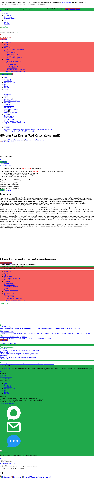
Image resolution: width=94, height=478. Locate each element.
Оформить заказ (6, 377)
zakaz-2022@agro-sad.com (9, 403)
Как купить (8, 17)
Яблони (11, 140)
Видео (6, 22)
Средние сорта (9, 283)
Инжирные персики (11, 286)
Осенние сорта (19, 129)
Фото (6, 20)
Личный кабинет (6, 379)
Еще (5, 89)
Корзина (3, 375)
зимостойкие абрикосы (8, 364)
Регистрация (75, 9)
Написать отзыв (6, 263)
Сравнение (4, 340)
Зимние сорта (29, 129)
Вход (67, 9)
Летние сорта (9, 129)
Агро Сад (7, 369)
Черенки (7, 24)
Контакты (7, 15)
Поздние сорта (9, 285)
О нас (6, 14)
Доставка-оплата (10, 19)
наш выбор (37, 364)
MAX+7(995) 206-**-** (8, 464)
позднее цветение (47, 364)
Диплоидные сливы (11, 290)
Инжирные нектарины (12, 278)
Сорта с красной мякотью (43, 129)
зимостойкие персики (25, 364)
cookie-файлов (66, 2)
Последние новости (7, 347)
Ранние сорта (8, 281)
